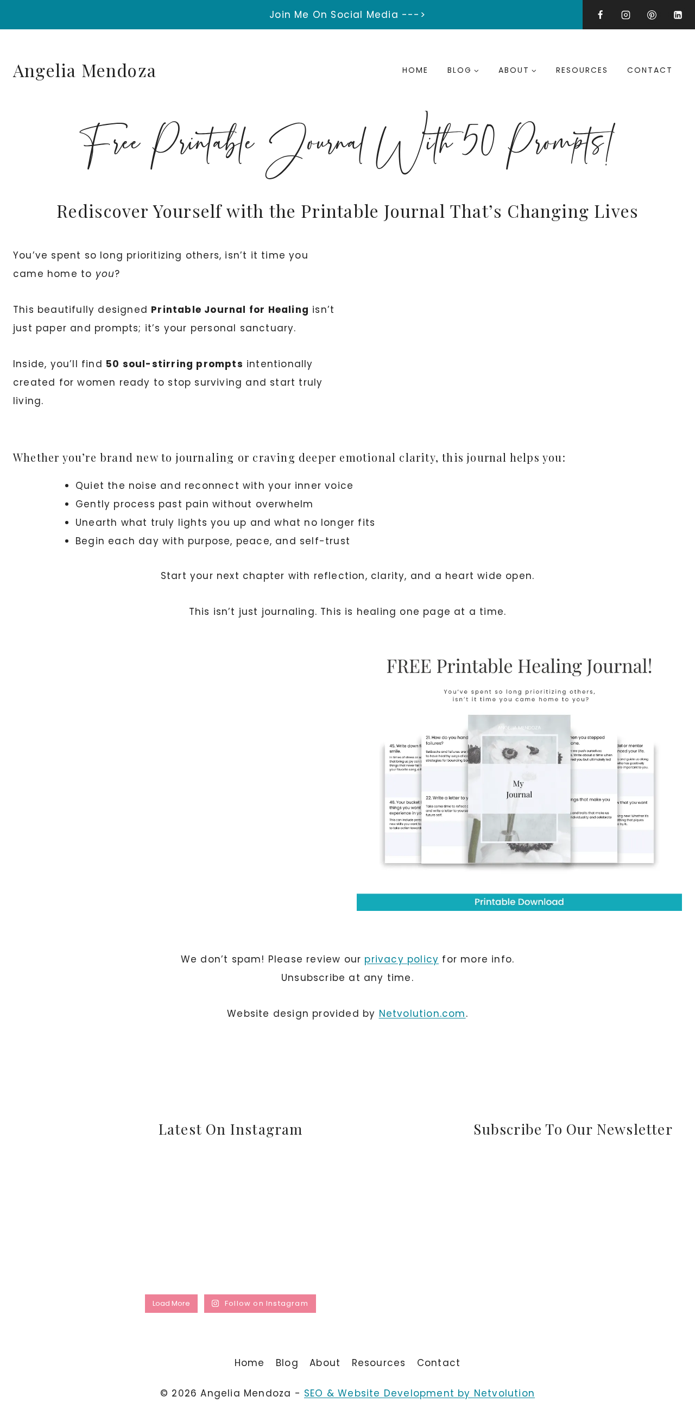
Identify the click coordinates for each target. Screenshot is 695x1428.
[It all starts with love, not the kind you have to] (395, 1191)
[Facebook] (600, 14)
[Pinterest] (651, 14)
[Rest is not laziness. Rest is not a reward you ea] (395, 1255)
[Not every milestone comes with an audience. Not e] (175, 1255)
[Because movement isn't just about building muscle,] (285, 1191)
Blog (287, 1362)
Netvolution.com (422, 1013)
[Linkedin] (677, 14)
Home (415, 70)
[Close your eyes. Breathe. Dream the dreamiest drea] (175, 1191)
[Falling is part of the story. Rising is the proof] (65, 1191)
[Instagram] (626, 14)
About (324, 1362)
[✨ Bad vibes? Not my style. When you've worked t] (65, 1255)
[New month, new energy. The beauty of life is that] (285, 1255)
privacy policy (401, 959)
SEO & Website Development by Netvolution (419, 1393)
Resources (582, 70)
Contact (650, 70)
